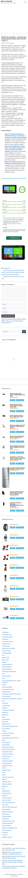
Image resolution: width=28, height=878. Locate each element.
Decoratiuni (5, 712)
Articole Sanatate (7, 653)
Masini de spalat (6, 781)
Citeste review (20, 400)
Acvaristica (5, 639)
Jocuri (3, 772)
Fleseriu (4, 860)
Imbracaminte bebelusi (8, 749)
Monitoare (5, 786)
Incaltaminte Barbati (7, 761)
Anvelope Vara (6, 646)
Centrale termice (6, 691)
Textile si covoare (7, 830)
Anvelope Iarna (6, 643)
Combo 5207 (10, 63)
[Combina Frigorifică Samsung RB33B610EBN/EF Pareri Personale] (3, 505)
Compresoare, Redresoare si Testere (12, 698)
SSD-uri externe (6, 825)
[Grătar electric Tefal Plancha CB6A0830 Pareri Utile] (3, 394)
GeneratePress (14, 875)
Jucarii (4, 774)
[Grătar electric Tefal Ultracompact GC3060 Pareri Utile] (3, 406)
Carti (3, 673)
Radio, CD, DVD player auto (9, 807)
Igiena (3, 740)
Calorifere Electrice (7, 664)
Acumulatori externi (7, 636)
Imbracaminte (6, 744)
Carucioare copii (6, 676)
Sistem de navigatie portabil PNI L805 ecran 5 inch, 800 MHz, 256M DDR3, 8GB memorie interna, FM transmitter (12, 272)
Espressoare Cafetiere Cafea (10, 726)
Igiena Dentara (6, 742)
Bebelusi (4, 662)
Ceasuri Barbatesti (7, 687)
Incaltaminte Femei (7, 765)
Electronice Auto (6, 724)
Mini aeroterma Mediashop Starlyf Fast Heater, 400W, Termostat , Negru (12, 862)
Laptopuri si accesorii (8, 777)
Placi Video (5, 804)
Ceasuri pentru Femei (8, 689)
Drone (3, 717)
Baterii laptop (5, 657)
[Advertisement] (14, 19)
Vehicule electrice (7, 837)
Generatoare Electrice (8, 733)
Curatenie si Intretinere (8, 710)
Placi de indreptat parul (8, 802)
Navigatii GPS (7, 268)
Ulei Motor (5, 832)
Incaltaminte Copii (7, 763)
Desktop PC (5, 714)
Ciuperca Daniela (6, 866)
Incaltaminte (5, 758)
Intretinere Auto (6, 770)
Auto (3, 655)
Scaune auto (5, 818)
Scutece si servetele (7, 823)
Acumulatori (5, 632)
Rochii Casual (5, 814)
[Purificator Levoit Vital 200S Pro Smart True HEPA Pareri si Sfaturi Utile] (3, 459)
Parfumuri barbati (7, 797)
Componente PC (6, 696)
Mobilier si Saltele (7, 784)
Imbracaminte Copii (7, 751)
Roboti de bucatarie (7, 811)
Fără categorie (6, 728)
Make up (4, 779)
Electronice (5, 721)
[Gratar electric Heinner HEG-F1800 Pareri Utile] (3, 416)
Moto (3, 788)
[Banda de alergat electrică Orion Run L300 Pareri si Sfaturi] (3, 427)
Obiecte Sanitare (6, 793)
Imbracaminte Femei (7, 754)
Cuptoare (4, 707)
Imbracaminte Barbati (8, 747)
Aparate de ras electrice (8, 648)
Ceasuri (4, 684)
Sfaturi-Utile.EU (6, 1)
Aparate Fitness (6, 650)
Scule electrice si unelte (8, 821)
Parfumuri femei (6, 800)
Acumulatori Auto (6, 634)
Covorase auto (6, 705)
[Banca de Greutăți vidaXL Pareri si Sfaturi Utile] (3, 438)
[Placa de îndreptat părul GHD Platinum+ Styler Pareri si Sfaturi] (3, 494)
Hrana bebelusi (6, 735)
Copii (3, 701)
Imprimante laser (6, 756)
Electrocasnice (6, 719)
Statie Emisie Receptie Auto (9, 827)
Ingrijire (4, 767)
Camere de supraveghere (9, 671)
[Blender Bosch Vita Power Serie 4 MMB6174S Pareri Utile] (3, 448)
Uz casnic (4, 834)
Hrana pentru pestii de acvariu (10, 737)
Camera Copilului (6, 666)
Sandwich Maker (6, 816)
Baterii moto (5, 660)
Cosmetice (5, 703)
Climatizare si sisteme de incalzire (11, 694)
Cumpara (13, 400)
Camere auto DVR (7, 669)
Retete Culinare (6, 809)
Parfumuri (4, 795)
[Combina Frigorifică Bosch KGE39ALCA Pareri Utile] (5, 487)
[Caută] (24, 331)
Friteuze (4, 731)
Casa (3, 678)
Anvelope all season (7, 641)
